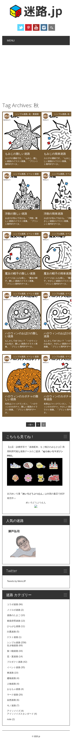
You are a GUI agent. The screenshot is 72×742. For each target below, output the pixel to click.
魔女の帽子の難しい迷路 (20, 273)
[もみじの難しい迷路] (21, 148)
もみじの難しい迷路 (17, 153)
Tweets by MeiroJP (16, 581)
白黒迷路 (11, 631)
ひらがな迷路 (13, 626)
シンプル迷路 (21, 114)
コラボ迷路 (12, 604)
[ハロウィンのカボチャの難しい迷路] (21, 391)
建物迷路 (11, 678)
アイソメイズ (13, 711)
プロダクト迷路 (15, 662)
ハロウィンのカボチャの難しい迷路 (21, 397)
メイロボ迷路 (13, 610)
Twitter (20, 27)
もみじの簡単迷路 (55, 153)
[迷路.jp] (36, 17)
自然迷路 (11, 700)
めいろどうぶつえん (36, 502)
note (9, 719)
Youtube (36, 27)
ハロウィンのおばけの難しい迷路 (21, 334)
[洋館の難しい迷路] (21, 208)
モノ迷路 (11, 705)
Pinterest (28, 27)
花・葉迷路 (34, 114)
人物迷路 (11, 684)
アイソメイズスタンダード (20, 714)
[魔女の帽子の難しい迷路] (21, 268)
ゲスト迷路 (12, 637)
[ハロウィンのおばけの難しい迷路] (21, 328)
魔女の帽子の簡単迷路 (57, 273)
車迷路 (10, 672)
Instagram (44, 27)
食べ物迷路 (12, 651)
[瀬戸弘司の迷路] (21, 544)
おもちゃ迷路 (13, 689)
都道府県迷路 (13, 621)
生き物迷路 (12, 645)
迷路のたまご (13, 615)
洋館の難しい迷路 (16, 213)
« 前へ (30, 424)
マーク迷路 (12, 694)
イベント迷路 (33, 173)
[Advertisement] (36, 73)
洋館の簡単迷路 (53, 213)
